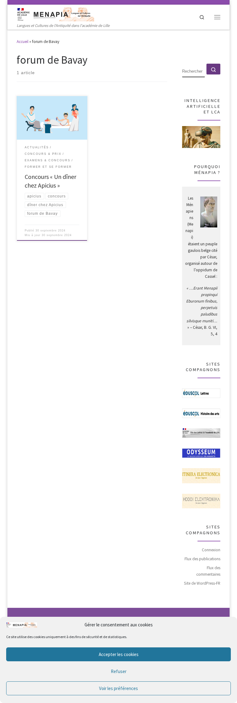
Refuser (119, 671)
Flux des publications (202, 558)
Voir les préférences (118, 688)
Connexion (211, 550)
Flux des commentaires (208, 571)
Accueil (22, 41)
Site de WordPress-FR (202, 583)
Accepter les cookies (119, 654)
